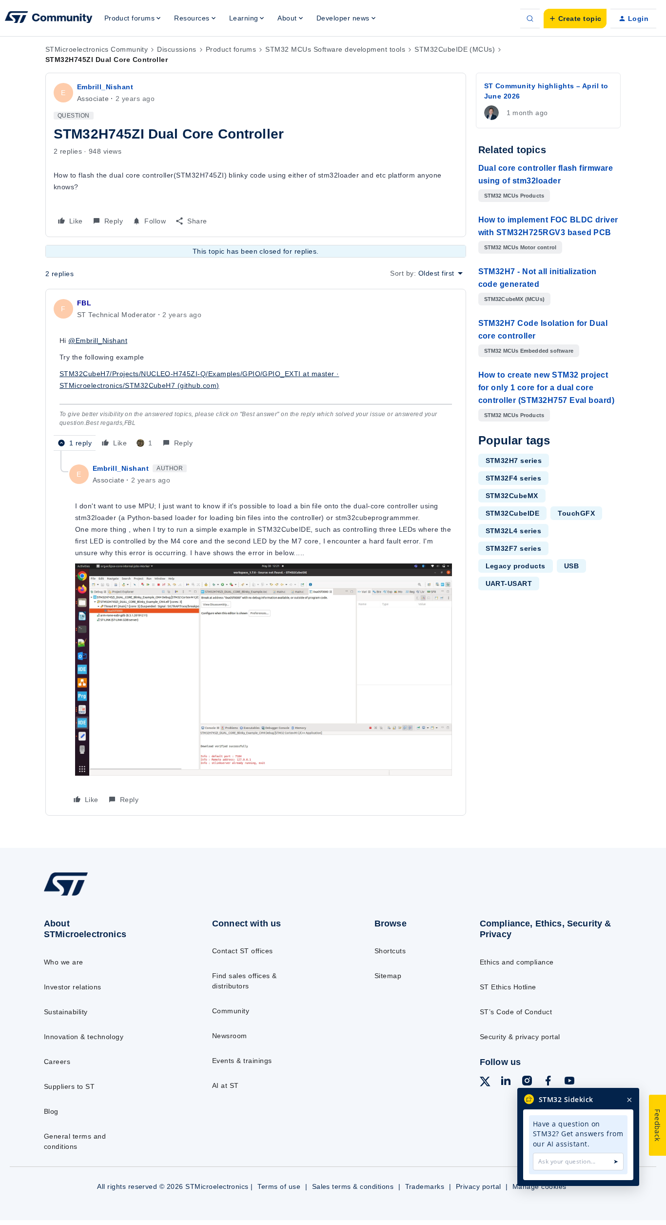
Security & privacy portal (520, 1037)
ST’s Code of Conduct (516, 1012)
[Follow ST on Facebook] (548, 1082)
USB (571, 566)
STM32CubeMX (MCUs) (514, 299)
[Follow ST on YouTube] (569, 1082)
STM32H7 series (514, 460)
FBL (84, 303)
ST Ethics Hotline (508, 987)
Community (230, 1011)
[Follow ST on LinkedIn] (505, 1082)
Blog (51, 1111)
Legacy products (516, 566)
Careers (57, 1061)
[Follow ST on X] (485, 1083)
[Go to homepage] (109, 895)
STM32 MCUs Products (514, 196)
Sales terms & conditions (353, 1186)
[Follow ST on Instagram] (527, 1082)
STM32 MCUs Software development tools (335, 49)
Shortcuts (390, 951)
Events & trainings (242, 1060)
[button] (575, 18)
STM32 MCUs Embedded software (529, 351)
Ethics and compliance (517, 962)
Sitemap (387, 976)
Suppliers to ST (69, 1086)
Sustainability (66, 1012)
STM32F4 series (514, 478)
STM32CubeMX (512, 496)
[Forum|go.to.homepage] (49, 18)
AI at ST (225, 1085)
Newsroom (229, 1036)
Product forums (231, 49)
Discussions (176, 49)
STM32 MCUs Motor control (520, 247)
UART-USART (509, 583)
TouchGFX (576, 513)
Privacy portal (478, 1186)
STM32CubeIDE (513, 513)
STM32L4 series (514, 531)
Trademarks (425, 1186)
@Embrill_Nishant (97, 340)
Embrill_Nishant (105, 87)
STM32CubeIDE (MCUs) (454, 49)
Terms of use (278, 1186)
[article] (256, 374)
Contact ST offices (242, 951)
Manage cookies (539, 1186)
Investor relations (72, 987)
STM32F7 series (514, 548)
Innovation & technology (83, 1037)
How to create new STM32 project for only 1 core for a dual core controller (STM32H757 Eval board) (546, 387)
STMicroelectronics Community (96, 49)
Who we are (63, 962)
